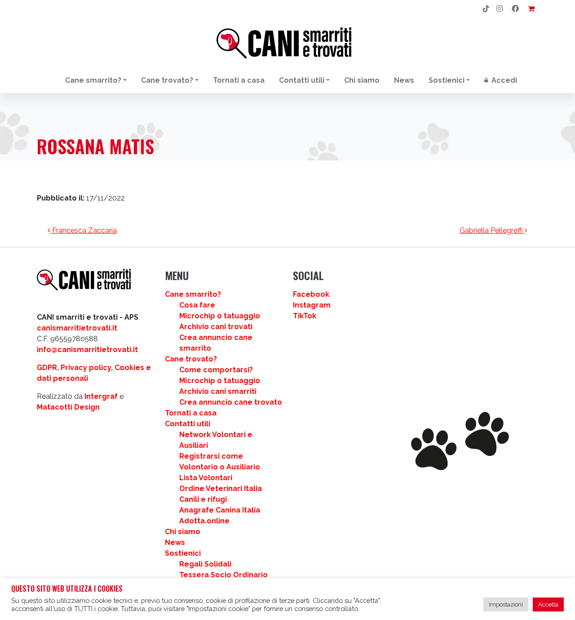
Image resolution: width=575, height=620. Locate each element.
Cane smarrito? (93, 80)
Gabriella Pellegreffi (492, 230)
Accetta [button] (548, 604)
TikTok (304, 316)
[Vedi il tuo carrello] (531, 9)
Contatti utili (301, 80)
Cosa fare (197, 305)
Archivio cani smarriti (218, 391)
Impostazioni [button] (506, 604)
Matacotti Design (68, 407)
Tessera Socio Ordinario (223, 575)
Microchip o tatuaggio (219, 316)
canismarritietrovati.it (77, 328)
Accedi (503, 80)
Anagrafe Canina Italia (219, 510)
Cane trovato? (167, 80)
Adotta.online (204, 521)
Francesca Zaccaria (83, 230)
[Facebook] (515, 9)
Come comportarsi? (216, 370)
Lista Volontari (205, 477)
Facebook (311, 294)
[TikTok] (486, 9)
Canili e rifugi (203, 499)
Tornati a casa (239, 80)
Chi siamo (362, 80)
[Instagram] (499, 9)
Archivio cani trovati (215, 326)
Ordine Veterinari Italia (220, 488)
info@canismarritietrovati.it (87, 349)
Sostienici (446, 80)
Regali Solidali (205, 564)
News (404, 80)
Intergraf (101, 396)
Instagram (312, 305)
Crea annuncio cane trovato (230, 402)
